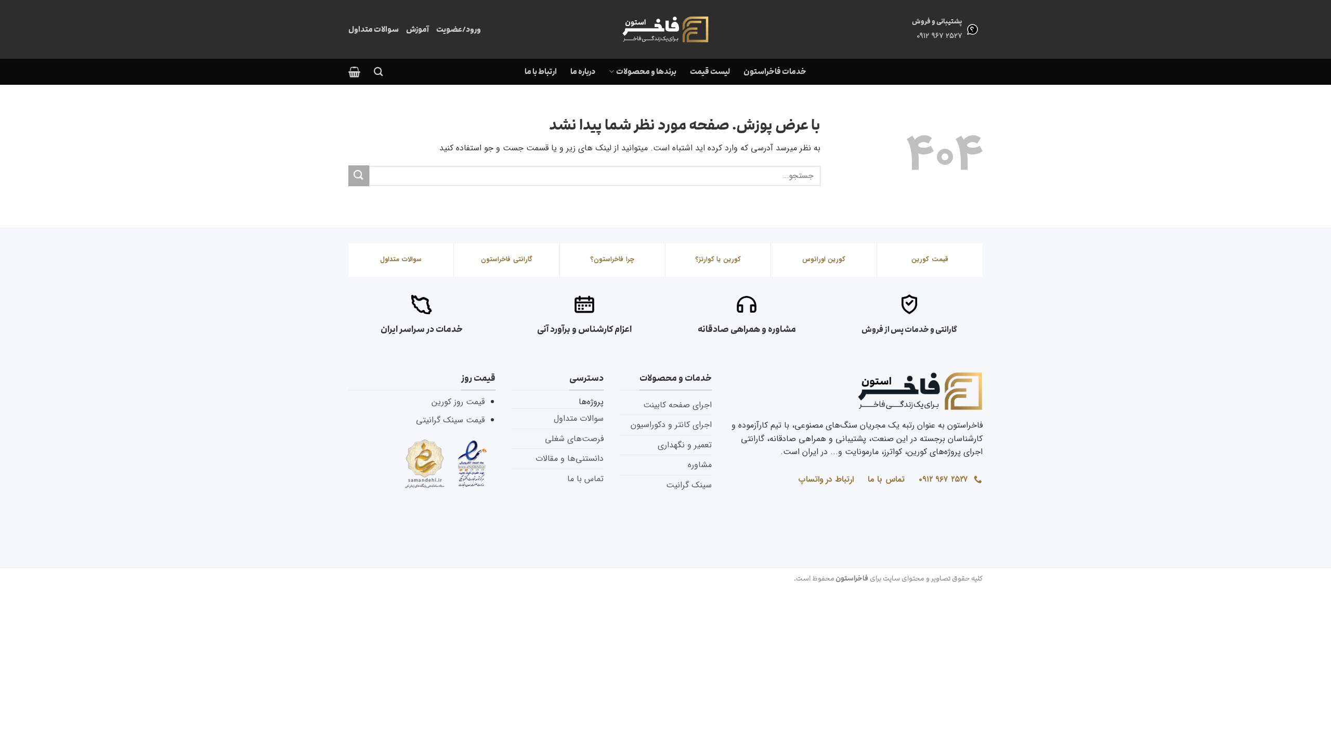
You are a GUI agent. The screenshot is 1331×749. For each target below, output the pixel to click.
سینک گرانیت (689, 485)
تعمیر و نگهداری (685, 444)
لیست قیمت (710, 71)
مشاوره (700, 464)
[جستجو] (378, 72)
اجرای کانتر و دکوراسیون (671, 424)
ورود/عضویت (458, 29)
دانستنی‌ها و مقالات (570, 458)
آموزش (417, 29)
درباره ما (582, 71)
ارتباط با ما (541, 71)
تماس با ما (585, 478)
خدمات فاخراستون (774, 71)
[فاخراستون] (665, 29)
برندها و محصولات (646, 71)
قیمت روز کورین (458, 401)
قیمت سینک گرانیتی (450, 420)
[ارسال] (358, 175)
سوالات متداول (373, 29)
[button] (354, 71)
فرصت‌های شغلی (574, 438)
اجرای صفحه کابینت (677, 404)
